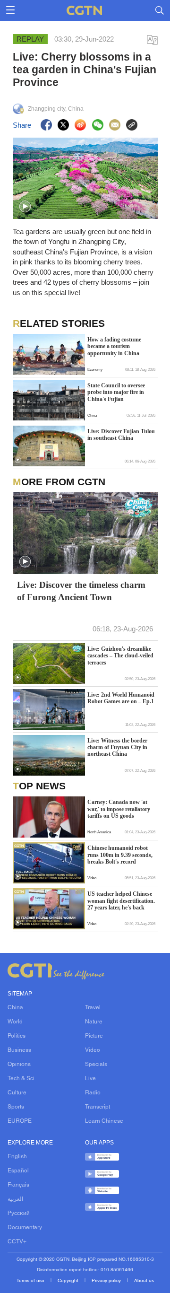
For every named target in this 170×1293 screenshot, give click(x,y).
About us (144, 1281)
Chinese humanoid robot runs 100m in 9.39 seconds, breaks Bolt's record (120, 855)
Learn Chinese (104, 1121)
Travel (93, 1008)
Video (92, 1050)
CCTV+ (17, 1242)
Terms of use (31, 1281)
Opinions (19, 1064)
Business (19, 1050)
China (15, 1008)
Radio (93, 1093)
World (15, 1022)
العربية (15, 1199)
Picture (94, 1036)
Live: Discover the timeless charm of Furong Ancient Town (81, 591)
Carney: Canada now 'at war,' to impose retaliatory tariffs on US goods (118, 809)
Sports (16, 1107)
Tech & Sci (21, 1079)
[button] (25, 206)
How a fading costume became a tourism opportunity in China (114, 346)
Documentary (25, 1228)
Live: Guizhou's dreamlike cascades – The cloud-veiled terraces (120, 655)
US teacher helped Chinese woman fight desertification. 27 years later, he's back (121, 900)
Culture (17, 1093)
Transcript (97, 1107)
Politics (17, 1036)
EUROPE (20, 1121)
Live (90, 1079)
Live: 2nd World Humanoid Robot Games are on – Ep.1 (120, 698)
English (17, 1157)
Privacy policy (107, 1281)
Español (18, 1171)
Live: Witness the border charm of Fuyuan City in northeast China (117, 747)
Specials (96, 1064)
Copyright (69, 1281)
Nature (93, 1022)
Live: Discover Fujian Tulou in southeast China (121, 434)
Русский (19, 1213)
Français (18, 1185)
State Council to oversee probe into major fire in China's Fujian (116, 392)
